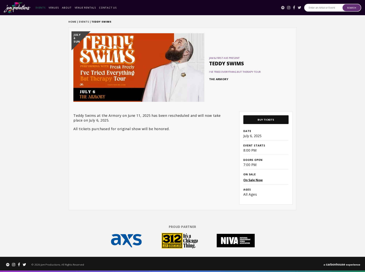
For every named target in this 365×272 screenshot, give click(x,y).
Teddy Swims (226, 63)
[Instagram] (288, 7)
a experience (342, 264)
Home (72, 21)
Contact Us (108, 7)
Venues (54, 7)
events (41, 7)
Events (84, 21)
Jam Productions (17, 7)
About (67, 7)
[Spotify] (282, 7)
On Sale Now (253, 180)
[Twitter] (299, 7)
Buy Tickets (266, 119)
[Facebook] (294, 7)
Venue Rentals (85, 7)
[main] (182, 118)
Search (351, 7)
